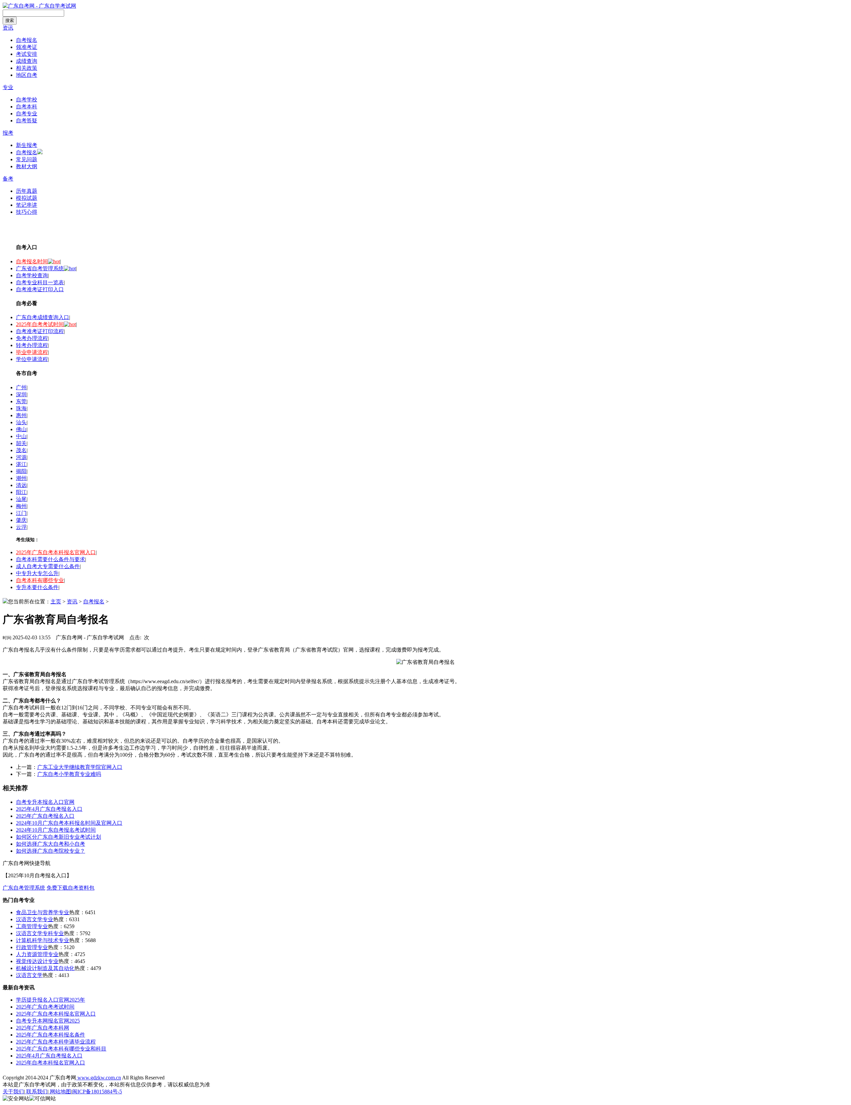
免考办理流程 (32, 338)
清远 (21, 485)
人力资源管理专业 (37, 954)
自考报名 (26, 40)
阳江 (21, 492)
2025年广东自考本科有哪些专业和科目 (61, 1048)
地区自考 (26, 75)
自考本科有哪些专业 (40, 580)
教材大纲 (26, 166)
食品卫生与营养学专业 (42, 912)
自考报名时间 (32, 261)
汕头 (21, 422)
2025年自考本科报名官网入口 (50, 1062)
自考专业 (26, 113)
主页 (56, 601)
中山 (21, 436)
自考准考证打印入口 (40, 289)
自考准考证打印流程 (40, 331)
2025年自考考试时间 (40, 324)
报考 (8, 133)
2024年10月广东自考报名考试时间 (56, 830)
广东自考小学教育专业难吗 (69, 774)
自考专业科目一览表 (40, 282)
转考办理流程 (32, 345)
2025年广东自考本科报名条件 (50, 1035)
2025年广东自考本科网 (42, 1028)
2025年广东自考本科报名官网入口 (56, 552)
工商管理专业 (32, 926)
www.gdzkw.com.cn (98, 1077)
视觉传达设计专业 (37, 961)
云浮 (21, 527)
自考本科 (26, 106)
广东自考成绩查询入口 (42, 317)
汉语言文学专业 (34, 919)
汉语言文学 (29, 975)
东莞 (21, 401)
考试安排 (26, 54)
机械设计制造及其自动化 (45, 968)
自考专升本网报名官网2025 (48, 1021)
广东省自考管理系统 (40, 268)
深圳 (21, 394)
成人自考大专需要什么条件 (48, 566)
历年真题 (26, 191)
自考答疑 (26, 120)
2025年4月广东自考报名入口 (49, 809)
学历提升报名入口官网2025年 (50, 1000)
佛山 (21, 429)
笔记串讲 (26, 205)
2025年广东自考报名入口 (45, 816)
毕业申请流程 (32, 352)
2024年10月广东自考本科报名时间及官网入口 (69, 823)
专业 (8, 87)
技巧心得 (26, 212)
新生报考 (26, 145)
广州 (21, 387)
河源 (21, 457)
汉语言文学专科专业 (40, 933)
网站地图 (60, 1091)
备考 (8, 179)
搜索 (9, 20)
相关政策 (26, 68)
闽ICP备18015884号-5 (97, 1091)
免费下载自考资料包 (70, 888)
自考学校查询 (32, 275)
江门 (21, 513)
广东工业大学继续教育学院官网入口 (79, 767)
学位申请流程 (32, 359)
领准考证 (26, 47)
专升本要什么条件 (37, 587)
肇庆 (21, 520)
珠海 (21, 408)
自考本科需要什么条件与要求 (50, 559)
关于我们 (13, 1091)
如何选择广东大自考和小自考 (50, 844)
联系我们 (36, 1091)
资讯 (8, 28)
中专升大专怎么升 (37, 573)
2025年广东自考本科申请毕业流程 (56, 1041)
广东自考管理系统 (24, 888)
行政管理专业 (32, 947)
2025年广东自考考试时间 (45, 1007)
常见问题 (26, 159)
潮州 (21, 478)
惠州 (21, 415)
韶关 (21, 443)
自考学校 (26, 99)
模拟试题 (26, 198)
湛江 (21, 464)
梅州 (21, 506)
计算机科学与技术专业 (42, 940)
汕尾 (21, 499)
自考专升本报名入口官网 (45, 802)
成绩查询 (26, 61)
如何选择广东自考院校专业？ (50, 851)
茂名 (21, 450)
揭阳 (21, 471)
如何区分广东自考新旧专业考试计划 (58, 837)
